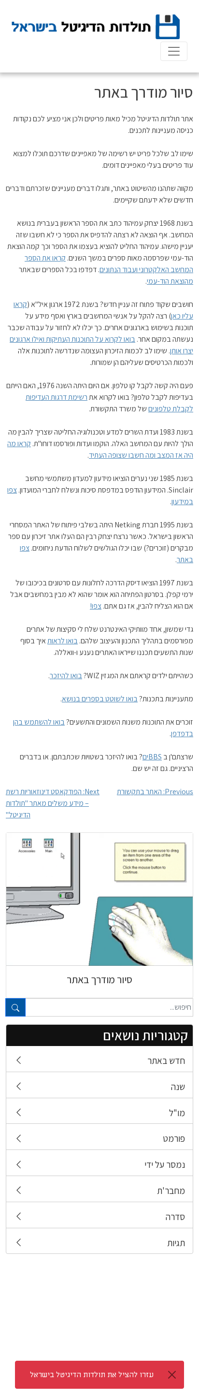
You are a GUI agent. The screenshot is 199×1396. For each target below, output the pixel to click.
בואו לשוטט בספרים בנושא (100, 699)
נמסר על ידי (164, 1164)
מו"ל (177, 1112)
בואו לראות (62, 641)
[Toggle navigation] (173, 51)
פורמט (174, 1138)
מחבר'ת (171, 1190)
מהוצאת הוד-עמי (170, 281)
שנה (178, 1086)
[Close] (172, 1374)
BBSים (152, 757)
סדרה (175, 1216)
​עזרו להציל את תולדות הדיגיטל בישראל (92, 1374)
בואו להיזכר (66, 675)
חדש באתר (166, 1060)
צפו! (95, 606)
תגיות (176, 1242)
